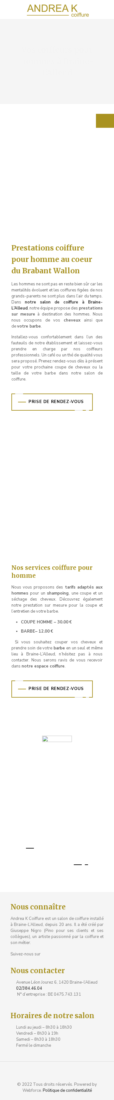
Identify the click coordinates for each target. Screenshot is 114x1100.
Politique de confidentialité (67, 1090)
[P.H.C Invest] (57, 9)
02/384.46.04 (29, 988)
